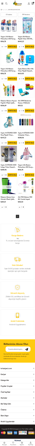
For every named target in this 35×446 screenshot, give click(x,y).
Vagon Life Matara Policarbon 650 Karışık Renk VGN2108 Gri (8, 37)
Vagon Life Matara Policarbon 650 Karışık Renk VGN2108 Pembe (25, 166)
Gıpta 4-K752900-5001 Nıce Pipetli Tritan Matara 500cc (9, 134)
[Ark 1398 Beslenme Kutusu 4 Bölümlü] (26, 90)
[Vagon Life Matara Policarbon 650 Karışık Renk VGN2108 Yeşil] (9, 58)
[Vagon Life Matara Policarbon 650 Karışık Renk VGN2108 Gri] (9, 26)
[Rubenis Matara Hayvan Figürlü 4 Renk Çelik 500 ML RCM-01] (9, 90)
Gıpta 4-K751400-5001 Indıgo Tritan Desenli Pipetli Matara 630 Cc (8, 166)
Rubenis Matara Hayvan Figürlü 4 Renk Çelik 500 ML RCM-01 (9, 102)
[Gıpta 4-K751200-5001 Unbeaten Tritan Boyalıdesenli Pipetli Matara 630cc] (26, 122)
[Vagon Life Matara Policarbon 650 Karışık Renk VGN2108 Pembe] (26, 154)
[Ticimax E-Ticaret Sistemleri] (17, 441)
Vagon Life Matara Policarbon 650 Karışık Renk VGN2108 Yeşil (8, 70)
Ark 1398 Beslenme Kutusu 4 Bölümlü (24, 102)
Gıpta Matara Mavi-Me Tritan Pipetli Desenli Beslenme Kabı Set (25, 70)
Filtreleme (27, 14)
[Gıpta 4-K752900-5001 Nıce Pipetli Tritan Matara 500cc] (9, 122)
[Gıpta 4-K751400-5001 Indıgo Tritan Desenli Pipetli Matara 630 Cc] (9, 154)
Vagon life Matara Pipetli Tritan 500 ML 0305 (25, 37)
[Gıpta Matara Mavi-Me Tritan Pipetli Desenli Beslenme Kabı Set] (26, 58)
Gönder (28, 349)
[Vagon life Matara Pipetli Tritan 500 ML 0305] (26, 26)
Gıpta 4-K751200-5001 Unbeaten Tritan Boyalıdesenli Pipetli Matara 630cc (26, 134)
